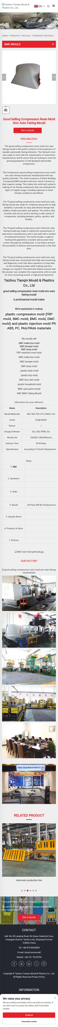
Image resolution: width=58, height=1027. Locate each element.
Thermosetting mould (43, 36)
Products (15, 36)
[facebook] (14, 963)
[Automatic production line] (29, 850)
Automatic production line (29, 880)
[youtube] (21, 963)
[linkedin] (29, 963)
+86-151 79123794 (32, 957)
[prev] (4, 77)
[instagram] (44, 963)
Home (5, 36)
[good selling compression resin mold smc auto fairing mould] (29, 77)
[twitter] (36, 963)
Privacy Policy (38, 977)
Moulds (26, 36)
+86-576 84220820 (31, 947)
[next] (54, 77)
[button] (22, 890)
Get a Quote (27, 130)
